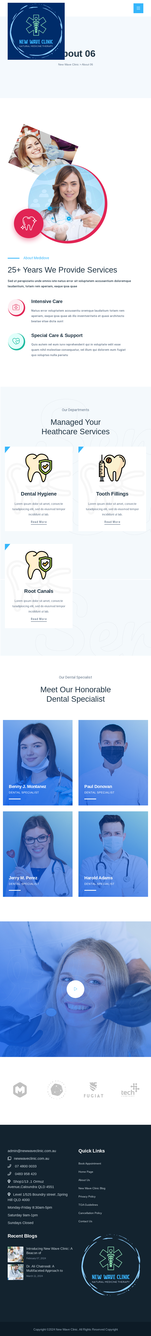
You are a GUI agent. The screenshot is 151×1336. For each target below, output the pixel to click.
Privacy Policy (87, 1196)
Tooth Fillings (112, 494)
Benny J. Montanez (27, 786)
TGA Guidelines (88, 1204)
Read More (39, 521)
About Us (84, 1180)
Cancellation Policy (90, 1213)
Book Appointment (89, 1163)
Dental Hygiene (39, 494)
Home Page (85, 1171)
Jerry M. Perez (23, 877)
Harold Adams (98, 877)
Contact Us (85, 1221)
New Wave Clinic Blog (91, 1188)
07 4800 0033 (25, 1166)
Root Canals (38, 591)
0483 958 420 (25, 1174)
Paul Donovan (98, 786)
